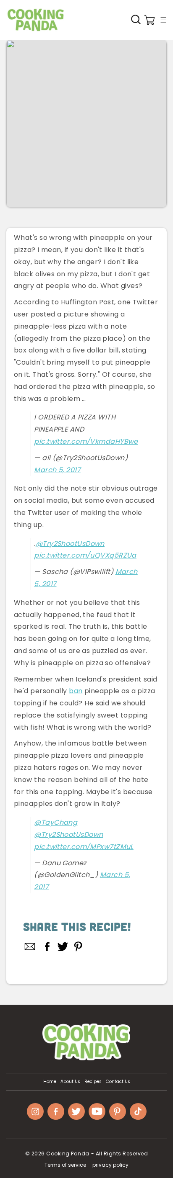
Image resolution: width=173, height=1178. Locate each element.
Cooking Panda (67, 1153)
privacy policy (110, 1164)
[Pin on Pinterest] (78, 946)
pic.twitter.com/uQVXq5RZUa (85, 555)
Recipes (93, 1082)
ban (75, 691)
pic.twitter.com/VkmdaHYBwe (86, 441)
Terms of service (65, 1164)
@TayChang (55, 822)
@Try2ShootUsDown (70, 543)
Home (49, 1082)
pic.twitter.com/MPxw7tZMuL (83, 846)
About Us (70, 1082)
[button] (163, 19)
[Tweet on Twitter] (62, 946)
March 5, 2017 (57, 470)
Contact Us (118, 1082)
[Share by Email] (30, 946)
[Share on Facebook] (47, 946)
